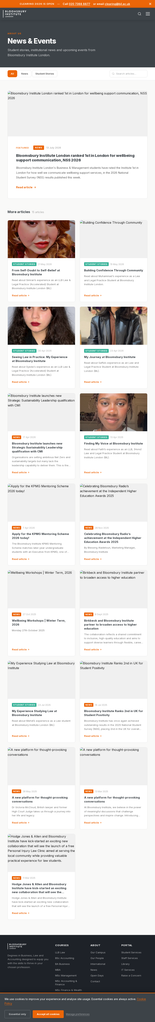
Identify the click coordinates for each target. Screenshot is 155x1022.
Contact (95, 981)
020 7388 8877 (79, 3)
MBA (57, 969)
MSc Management (66, 975)
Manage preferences (78, 1014)
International (98, 963)
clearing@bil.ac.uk (117, 3)
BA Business (62, 963)
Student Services (131, 952)
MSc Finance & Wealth (68, 990)
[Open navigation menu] (148, 14)
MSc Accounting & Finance (66, 982)
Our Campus (98, 952)
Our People (97, 958)
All (12, 73)
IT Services (128, 969)
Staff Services (129, 958)
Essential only (17, 1014)
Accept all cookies (48, 1014)
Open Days (97, 975)
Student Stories (44, 73)
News (24, 73)
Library (125, 963)
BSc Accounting (64, 958)
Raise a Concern (131, 975)
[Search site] (139, 14)
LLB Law (60, 952)
